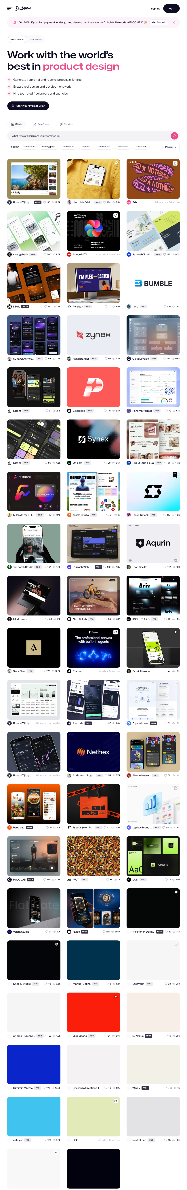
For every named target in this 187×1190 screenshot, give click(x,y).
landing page (48, 146)
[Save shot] (47, 193)
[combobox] (88, 136)
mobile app (68, 146)
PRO (37, 202)
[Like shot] (54, 193)
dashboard (29, 146)
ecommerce (104, 146)
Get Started (158, 22)
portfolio (86, 146)
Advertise (174, 202)
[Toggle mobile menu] (9, 8)
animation (123, 146)
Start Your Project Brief (30, 105)
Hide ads (160, 202)
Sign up (155, 8)
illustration (141, 146)
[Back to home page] (23, 8)
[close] (174, 22)
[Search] (174, 136)
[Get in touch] (40, 193)
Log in (171, 8)
